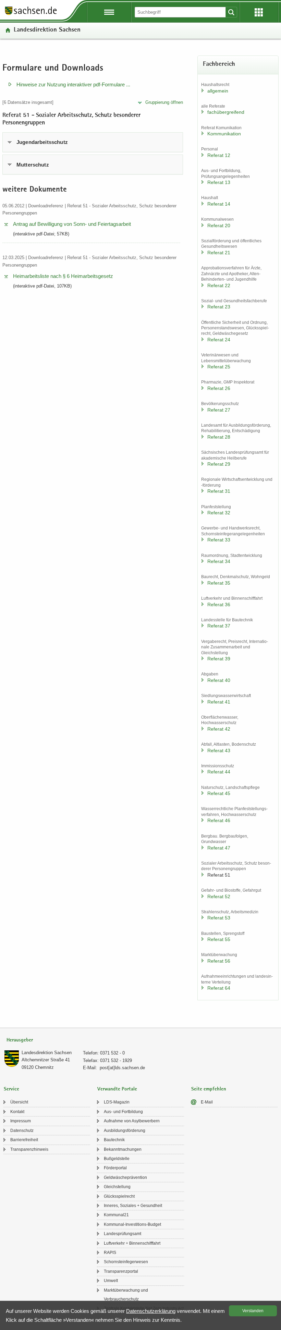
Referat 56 (218, 961)
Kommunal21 (116, 1214)
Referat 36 (218, 604)
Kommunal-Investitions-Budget (132, 1224)
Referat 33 (218, 539)
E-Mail (207, 1102)
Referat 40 (218, 680)
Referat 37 (218, 626)
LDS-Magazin (117, 1102)
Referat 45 (218, 793)
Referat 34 (218, 561)
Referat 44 (218, 771)
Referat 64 (218, 988)
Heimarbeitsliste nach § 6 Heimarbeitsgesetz (63, 276)
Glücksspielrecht (119, 1196)
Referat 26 (218, 388)
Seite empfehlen (208, 1089)
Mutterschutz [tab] (32, 165)
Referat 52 (218, 896)
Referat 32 (218, 512)
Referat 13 (218, 182)
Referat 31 (218, 491)
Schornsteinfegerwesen (126, 1261)
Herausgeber (20, 1040)
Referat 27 (218, 410)
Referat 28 (218, 437)
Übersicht (19, 1102)
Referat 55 (218, 939)
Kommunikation (224, 133)
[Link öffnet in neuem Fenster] (30, 14)
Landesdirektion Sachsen (47, 30)
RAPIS (110, 1252)
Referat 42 (218, 729)
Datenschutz (22, 1130)
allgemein (217, 91)
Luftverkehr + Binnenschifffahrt (132, 1243)
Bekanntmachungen (123, 1149)
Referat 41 (218, 702)
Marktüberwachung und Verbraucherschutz (126, 1295)
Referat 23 (218, 306)
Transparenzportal (121, 1271)
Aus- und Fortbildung (123, 1111)
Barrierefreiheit (24, 1139)
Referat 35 (218, 583)
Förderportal (115, 1168)
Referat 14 (218, 204)
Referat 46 (218, 820)
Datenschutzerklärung (150, 1311)
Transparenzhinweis (29, 1149)
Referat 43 (218, 750)
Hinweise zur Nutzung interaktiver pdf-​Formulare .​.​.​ (73, 84)
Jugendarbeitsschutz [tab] (42, 142)
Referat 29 (218, 464)
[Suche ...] (231, 12)
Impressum (20, 1121)
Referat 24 (218, 339)
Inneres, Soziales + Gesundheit (133, 1205)
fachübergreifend (225, 112)
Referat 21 (218, 252)
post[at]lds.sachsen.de (122, 1067)
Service (11, 1089)
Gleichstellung (117, 1186)
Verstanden (253, 1310)
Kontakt (17, 1111)
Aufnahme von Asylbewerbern (132, 1121)
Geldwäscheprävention (125, 1177)
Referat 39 (218, 658)
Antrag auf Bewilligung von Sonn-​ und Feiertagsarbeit (72, 224)
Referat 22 (218, 285)
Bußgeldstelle (117, 1158)
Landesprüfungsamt (122, 1233)
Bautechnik (114, 1139)
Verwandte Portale (117, 1089)
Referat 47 (218, 848)
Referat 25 (218, 366)
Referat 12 (218, 155)
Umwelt (111, 1280)
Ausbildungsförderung (124, 1130)
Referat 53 (218, 917)
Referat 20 (218, 225)
